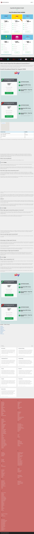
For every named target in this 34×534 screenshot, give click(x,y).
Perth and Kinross (20, 476)
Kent (2, 465)
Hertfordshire (3, 454)
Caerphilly (2, 419)
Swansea (2, 510)
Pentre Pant (20, 378)
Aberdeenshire (20, 402)
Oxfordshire (19, 471)
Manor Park (1, 331)
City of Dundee (3, 430)
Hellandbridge (20, 358)
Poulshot (1, 326)
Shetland (2, 493)
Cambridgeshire (3, 421)
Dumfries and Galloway (21, 417)
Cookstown (2, 437)
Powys (18, 477)
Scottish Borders (3, 492)
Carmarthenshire (3, 424)
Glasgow (19, 440)
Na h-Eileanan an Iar (20, 452)
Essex (18, 431)
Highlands (2, 455)
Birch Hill (20, 368)
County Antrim (3, 439)
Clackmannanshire (3, 433)
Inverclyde (2, 459)
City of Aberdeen (3, 429)
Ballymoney (2, 403)
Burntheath (3, 348)
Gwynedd (19, 445)
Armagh (19, 408)
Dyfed (18, 420)
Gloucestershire (20, 441)
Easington (1, 332)
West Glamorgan (3, 521)
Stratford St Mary (21, 348)
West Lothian (3, 522)
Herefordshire (3, 453)
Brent (2, 412)
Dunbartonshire (20, 418)
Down (18, 416)
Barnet (2, 406)
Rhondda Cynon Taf (20, 482)
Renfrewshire (19, 481)
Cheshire (2, 428)
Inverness (2, 460)
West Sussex (3, 524)
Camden (2, 422)
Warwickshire (3, 519)
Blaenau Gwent (3, 411)
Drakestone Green (2, 330)
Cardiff (2, 423)
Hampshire (2, 452)
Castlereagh (3, 426)
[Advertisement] (17, 147)
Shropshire (2, 494)
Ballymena (2, 402)
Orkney (19, 469)
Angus (18, 404)
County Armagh (3, 440)
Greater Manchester (20, 443)
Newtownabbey (20, 456)
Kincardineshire (3, 466)
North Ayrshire (20, 458)
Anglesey (19, 403)
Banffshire (2, 405)
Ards (18, 406)
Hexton (2, 368)
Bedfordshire (3, 407)
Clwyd (2, 434)
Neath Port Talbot (20, 453)
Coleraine (2, 435)
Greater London (20, 442)
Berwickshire (3, 410)
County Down (3, 441)
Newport (19, 454)
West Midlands (3, 523)
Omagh (19, 468)
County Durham (3, 442)
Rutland (19, 484)
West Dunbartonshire (4, 520)
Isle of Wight (3, 461)
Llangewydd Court (4, 358)
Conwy (2, 436)
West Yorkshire (3, 525)
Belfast (2, 408)
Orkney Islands (20, 470)
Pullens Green (2, 329)
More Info (17, 31)
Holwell (2, 378)
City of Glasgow (3, 432)
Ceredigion (2, 427)
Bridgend (2, 413)
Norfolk (19, 457)
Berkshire (2, 409)
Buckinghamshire (3, 415)
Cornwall (2, 438)
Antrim (18, 405)
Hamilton (1, 328)
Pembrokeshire (20, 475)
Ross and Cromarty (20, 483)
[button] (31, 2)
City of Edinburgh (3, 431)
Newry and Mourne (20, 455)
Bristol (2, 414)
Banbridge (2, 404)
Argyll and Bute (20, 407)
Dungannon (19, 419)
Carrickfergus (3, 425)
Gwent (18, 444)
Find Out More (9, 116)
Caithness (2, 420)
